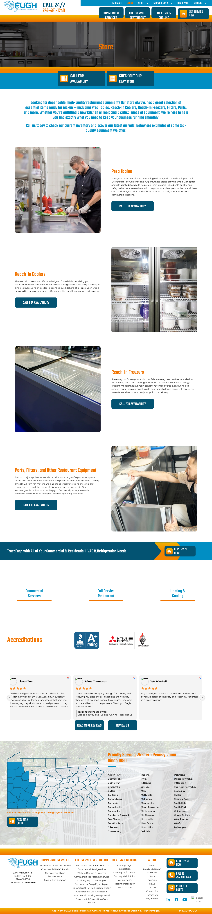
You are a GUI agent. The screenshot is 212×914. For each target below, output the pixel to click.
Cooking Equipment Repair (91, 880)
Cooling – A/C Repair (124, 872)
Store (130, 3)
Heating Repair (125, 880)
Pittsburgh (180, 782)
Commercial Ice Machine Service (91, 876)
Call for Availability (36, 302)
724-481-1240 (54, 11)
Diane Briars (96, 681)
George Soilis (162, 681)
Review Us (183, 3)
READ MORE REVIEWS (89, 725)
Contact (198, 3)
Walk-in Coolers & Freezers (91, 873)
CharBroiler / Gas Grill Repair (91, 891)
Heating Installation (124, 883)
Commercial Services (111, 14)
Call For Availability (132, 206)
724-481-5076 (23, 879)
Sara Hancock (31, 681)
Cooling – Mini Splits (124, 876)
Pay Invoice (152, 898)
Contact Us (152, 891)
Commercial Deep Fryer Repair (91, 884)
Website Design (130, 910)
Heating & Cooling (164, 14)
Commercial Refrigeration (92, 869)
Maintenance (124, 887)
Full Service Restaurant (137, 14)
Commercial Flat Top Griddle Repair (91, 888)
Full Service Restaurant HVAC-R (91, 865)
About (141, 3)
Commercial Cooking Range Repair (92, 895)
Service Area (160, 3)
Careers (152, 887)
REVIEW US (122, 725)
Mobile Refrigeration (55, 880)
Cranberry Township (119, 815)
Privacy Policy (188, 910)
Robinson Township (185, 787)
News (152, 883)
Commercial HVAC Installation (55, 865)
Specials (117, 3)
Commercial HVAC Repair (55, 869)
